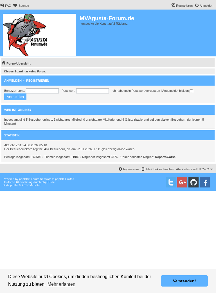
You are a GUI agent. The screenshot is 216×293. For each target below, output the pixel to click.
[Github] (193, 182)
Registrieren (37, 80)
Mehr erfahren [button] (61, 284)
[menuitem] (5, 5)
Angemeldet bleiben (176, 90)
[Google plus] (182, 182)
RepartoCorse (165, 157)
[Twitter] (171, 182)
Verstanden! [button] (184, 281)
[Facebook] (205, 182)
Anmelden (13, 80)
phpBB (23, 178)
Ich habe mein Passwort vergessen (136, 90)
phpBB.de (48, 182)
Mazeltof (35, 185)
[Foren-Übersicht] (40, 33)
